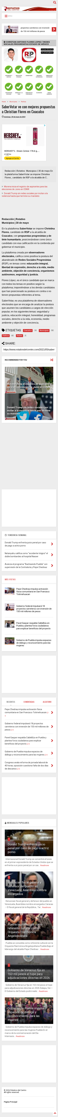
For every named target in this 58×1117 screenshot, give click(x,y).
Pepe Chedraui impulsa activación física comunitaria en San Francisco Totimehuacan (33, 591)
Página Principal (10, 1102)
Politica (23, 102)
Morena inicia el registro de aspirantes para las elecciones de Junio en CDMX (29, 385)
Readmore (44, 865)
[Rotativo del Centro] (29, 9)
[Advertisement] (29, 456)
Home (4, 102)
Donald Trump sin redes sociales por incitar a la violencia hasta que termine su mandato (28, 410)
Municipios (13, 102)
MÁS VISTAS (10, 579)
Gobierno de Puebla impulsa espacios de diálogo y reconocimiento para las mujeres (33, 643)
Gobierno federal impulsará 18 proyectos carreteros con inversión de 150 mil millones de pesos (34, 609)
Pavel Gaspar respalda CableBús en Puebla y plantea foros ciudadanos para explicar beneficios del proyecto (36, 27)
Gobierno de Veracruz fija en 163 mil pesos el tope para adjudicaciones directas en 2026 (29, 974)
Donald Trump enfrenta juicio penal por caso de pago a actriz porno (28, 848)
